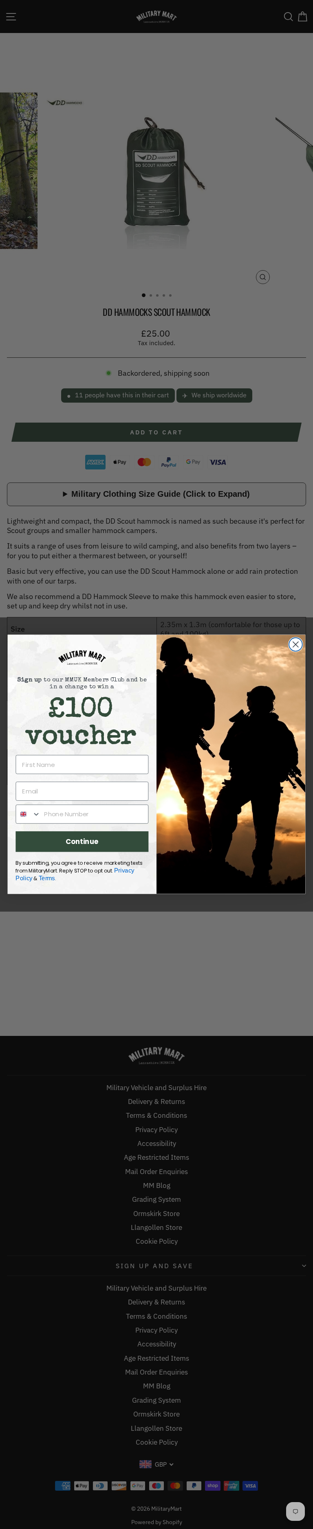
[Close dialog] (295, 644)
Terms (47, 878)
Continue (82, 841)
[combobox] (28, 814)
